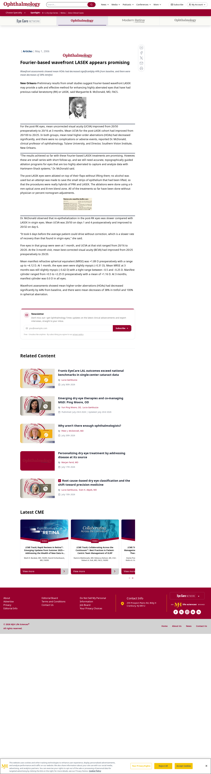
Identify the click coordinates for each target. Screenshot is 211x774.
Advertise (8, 601)
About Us (176, 626)
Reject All (163, 766)
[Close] (206, 766)
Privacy (7, 605)
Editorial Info (10, 608)
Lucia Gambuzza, (69, 489)
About (6, 598)
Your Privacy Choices (91, 608)
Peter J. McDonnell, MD (72, 430)
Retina (63, 13)
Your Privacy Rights (141, 766)
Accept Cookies (184, 766)
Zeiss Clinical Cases (76, 13)
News (188, 626)
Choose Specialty (14, 12)
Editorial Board (50, 598)
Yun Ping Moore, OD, (71, 407)
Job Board (85, 605)
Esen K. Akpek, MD (88, 489)
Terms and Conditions (53, 601)
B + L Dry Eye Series (50, 13)
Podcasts (127, 4)
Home (164, 626)
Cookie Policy (95, 771)
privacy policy (78, 334)
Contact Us (48, 605)
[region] (105, 766)
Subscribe (120, 328)
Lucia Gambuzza (69, 380)
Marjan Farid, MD (69, 462)
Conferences (142, 4)
